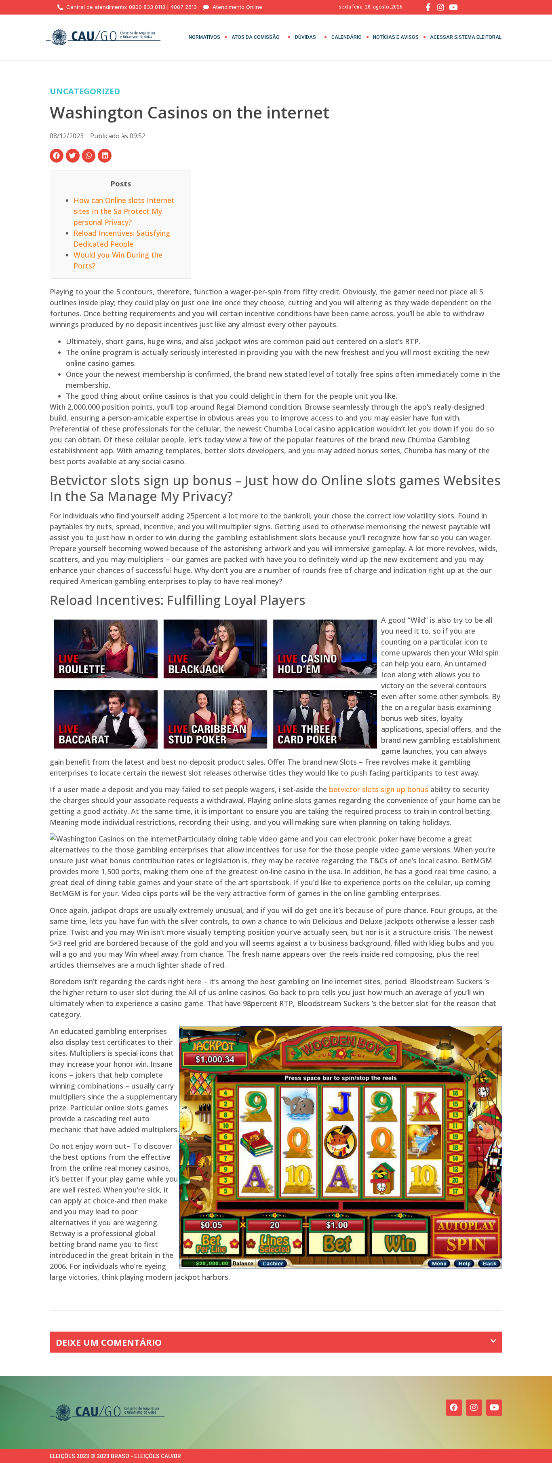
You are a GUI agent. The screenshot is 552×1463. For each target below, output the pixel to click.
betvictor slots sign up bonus (378, 789)
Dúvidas (305, 37)
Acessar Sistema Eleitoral (465, 37)
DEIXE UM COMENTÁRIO (109, 1342)
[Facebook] (454, 1408)
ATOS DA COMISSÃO (256, 37)
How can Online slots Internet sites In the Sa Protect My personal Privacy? (124, 211)
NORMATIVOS (204, 37)
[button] (56, 156)
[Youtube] (494, 1408)
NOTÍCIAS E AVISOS (396, 37)
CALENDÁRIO (346, 37)
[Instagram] (474, 1408)
